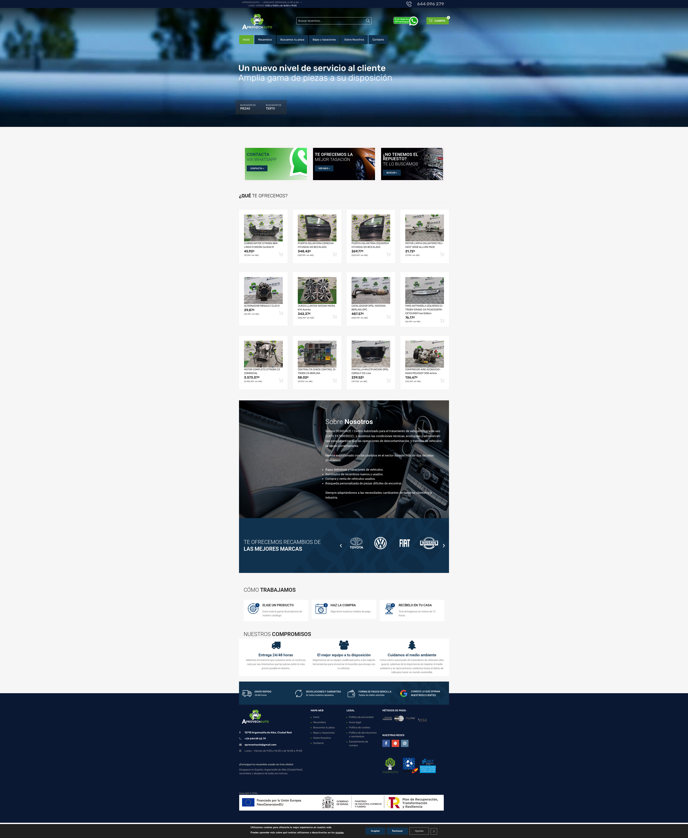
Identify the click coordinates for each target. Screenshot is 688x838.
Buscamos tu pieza (292, 39)
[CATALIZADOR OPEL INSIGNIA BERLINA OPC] (371, 290)
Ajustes (419, 831)
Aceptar (375, 831)
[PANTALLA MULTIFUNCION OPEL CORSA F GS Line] (371, 354)
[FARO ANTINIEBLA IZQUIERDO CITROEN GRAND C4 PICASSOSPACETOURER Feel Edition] (424, 290)
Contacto (378, 39)
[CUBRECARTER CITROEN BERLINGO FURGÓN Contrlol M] (263, 227)
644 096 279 (430, 3)
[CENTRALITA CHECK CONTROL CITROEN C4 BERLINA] (317, 354)
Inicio (246, 39)
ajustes (339, 832)
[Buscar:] (334, 20)
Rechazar (397, 831)
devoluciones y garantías (323, 691)
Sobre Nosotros (354, 39)
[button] (341, 545)
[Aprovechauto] (254, 21)
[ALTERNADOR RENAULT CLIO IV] (263, 290)
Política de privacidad (361, 717)
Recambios (265, 39)
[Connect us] (386, 743)
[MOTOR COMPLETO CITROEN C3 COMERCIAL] (263, 354)
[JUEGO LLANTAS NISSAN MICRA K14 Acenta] (317, 290)
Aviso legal (355, 722)
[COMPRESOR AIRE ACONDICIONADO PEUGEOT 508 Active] (424, 354)
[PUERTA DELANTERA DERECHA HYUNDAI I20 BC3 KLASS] (317, 227)
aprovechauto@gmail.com (260, 744)
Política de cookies (359, 727)
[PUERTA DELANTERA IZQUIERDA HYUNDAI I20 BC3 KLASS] (371, 227)
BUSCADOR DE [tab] (248, 107)
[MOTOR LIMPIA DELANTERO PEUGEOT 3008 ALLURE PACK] (424, 227)
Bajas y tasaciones (324, 39)
